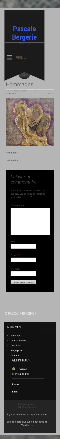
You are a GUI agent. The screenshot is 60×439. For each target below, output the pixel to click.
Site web (15, 268)
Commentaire (18, 205)
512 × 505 (30, 91)
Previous (11, 93)
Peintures (15, 335)
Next (51, 93)
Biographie (16, 350)
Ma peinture (40, 91)
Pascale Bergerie (24, 32)
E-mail (15, 255)
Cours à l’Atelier (18, 340)
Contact (15, 355)
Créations (15, 345)
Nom (14, 241)
